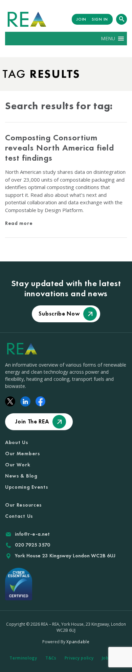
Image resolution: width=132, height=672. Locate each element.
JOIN (81, 19)
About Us (16, 442)
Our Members (22, 453)
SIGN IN (100, 19)
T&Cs (51, 658)
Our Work (17, 464)
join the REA (32, 421)
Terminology (23, 658)
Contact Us (19, 516)
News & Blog (21, 475)
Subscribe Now (59, 313)
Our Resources (23, 505)
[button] (108, 38)
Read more (18, 223)
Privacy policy (79, 658)
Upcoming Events (26, 487)
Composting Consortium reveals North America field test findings (59, 147)
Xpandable (77, 642)
